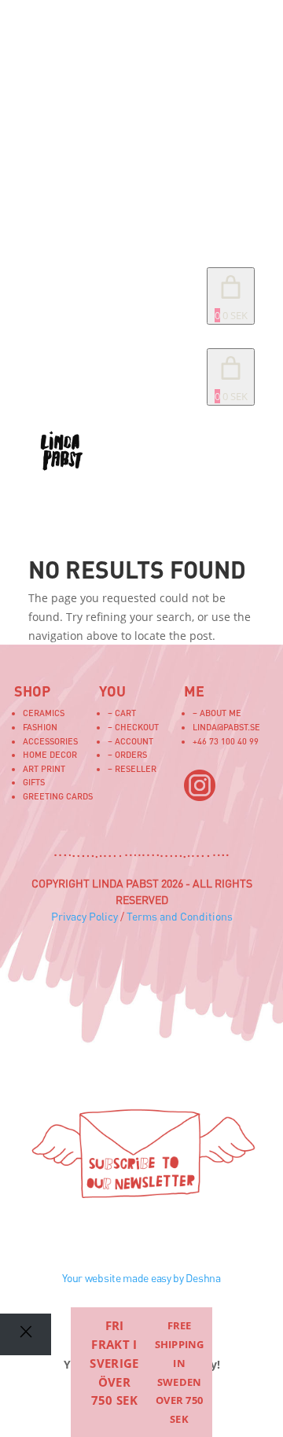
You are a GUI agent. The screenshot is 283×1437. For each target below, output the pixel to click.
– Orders (127, 754)
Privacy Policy (84, 916)
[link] (231, 377)
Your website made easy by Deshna (141, 1277)
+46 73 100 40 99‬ (226, 741)
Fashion (40, 727)
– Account (130, 741)
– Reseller (132, 768)
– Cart (122, 712)
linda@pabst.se (226, 727)
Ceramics (43, 712)
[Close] (25, 1334)
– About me (217, 712)
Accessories (50, 741)
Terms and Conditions (180, 916)
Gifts (34, 782)
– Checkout (133, 727)
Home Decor (50, 754)
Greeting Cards (58, 796)
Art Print (44, 768)
